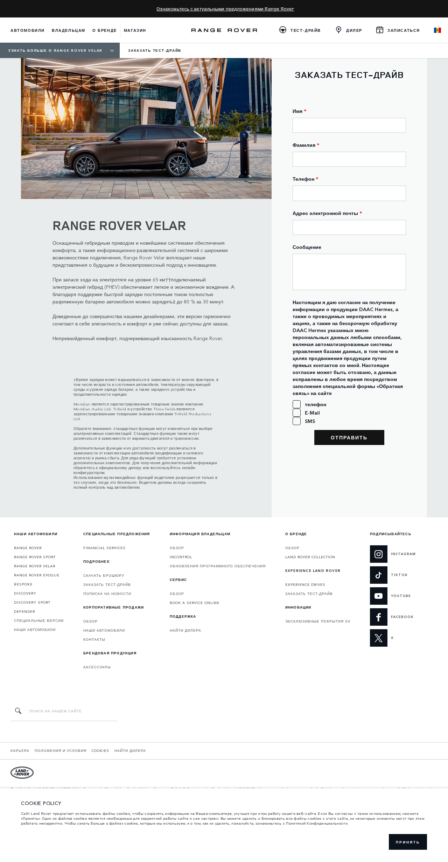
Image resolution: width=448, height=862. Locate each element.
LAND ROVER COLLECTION (310, 556)
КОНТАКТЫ (94, 639)
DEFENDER (24, 611)
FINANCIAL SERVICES (104, 547)
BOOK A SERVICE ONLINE (194, 602)
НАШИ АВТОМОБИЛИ (35, 629)
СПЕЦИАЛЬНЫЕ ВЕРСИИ (39, 620)
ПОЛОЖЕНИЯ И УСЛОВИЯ (60, 750)
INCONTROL (181, 556)
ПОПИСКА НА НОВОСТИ (107, 593)
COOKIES (100, 750)
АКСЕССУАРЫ (97, 667)
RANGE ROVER (28, 547)
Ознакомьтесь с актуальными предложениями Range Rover (225, 8)
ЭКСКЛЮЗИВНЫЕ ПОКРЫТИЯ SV (317, 621)
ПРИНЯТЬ (408, 842)
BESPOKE (23, 584)
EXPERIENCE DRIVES (305, 584)
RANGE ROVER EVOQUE (36, 575)
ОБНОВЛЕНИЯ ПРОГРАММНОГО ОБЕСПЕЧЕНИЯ (218, 565)
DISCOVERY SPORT (32, 602)
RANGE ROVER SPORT (35, 556)
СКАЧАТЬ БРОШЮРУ (103, 575)
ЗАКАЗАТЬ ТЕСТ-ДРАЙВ (107, 584)
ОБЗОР (90, 621)
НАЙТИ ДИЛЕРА (185, 630)
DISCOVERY (25, 593)
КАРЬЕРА (19, 750)
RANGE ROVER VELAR (34, 565)
